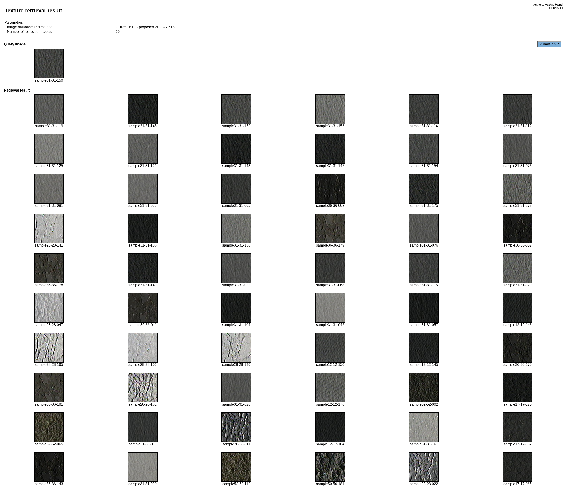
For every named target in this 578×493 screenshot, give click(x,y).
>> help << (556, 8)
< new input (549, 44)
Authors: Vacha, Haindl (548, 4)
